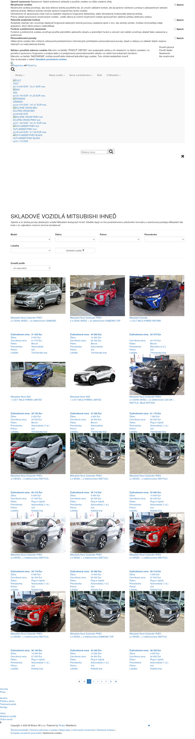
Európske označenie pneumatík (26, 732)
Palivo (58, 234)
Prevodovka (150, 234)
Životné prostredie (19, 729)
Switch (180, 4)
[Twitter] (149, 725)
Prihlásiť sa (31, 65)
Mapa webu (65, 729)
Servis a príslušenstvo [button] (80, 75)
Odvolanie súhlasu (105, 729)
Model (14, 234)
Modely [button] (19, 75)
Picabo (62, 725)
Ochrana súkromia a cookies (44, 729)
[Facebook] (144, 725)
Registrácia (18, 65)
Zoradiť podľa (18, 263)
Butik (99, 75)
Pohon (103, 234)
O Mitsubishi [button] (112, 75)
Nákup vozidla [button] (56, 75)
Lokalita (15, 245)
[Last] (115, 681)
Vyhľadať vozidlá (74, 250)
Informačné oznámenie (84, 729)
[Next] (110, 681)
